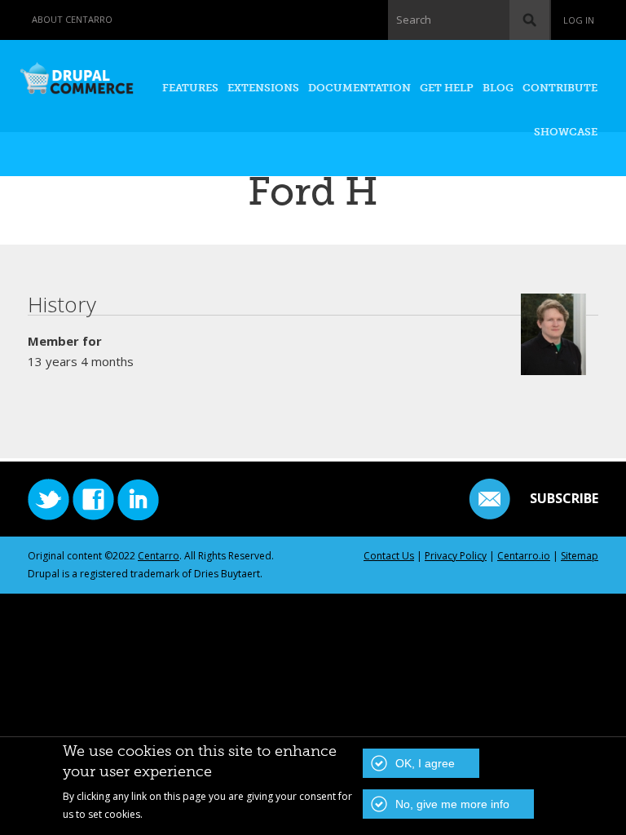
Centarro (158, 556)
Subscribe (564, 498)
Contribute (559, 88)
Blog (498, 88)
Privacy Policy (456, 556)
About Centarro (72, 19)
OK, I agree (425, 763)
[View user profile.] (553, 366)
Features (190, 88)
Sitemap (579, 556)
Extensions (263, 88)
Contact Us (389, 556)
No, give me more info (452, 804)
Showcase (565, 132)
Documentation (359, 88)
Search (413, 19)
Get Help (447, 88)
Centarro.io (523, 556)
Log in (578, 20)
